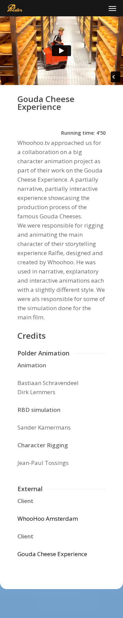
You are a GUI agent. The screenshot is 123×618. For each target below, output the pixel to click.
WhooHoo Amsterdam (47, 518)
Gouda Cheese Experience (52, 554)
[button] (112, 8)
